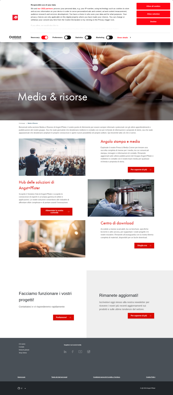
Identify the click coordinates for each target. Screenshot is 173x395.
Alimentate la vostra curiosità (54, 211)
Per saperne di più (139, 170)
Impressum (21, 377)
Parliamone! (61, 317)
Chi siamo (22, 344)
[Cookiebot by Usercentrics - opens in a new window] (15, 37)
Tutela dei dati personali (59, 377)
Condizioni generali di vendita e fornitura (106, 377)
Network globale (24, 350)
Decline (153, 22)
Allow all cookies (153, 6)
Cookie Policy (150, 377)
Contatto (21, 347)
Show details (122, 38)
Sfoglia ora (142, 245)
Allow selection (153, 14)
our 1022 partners (45, 9)
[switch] (67, 37)
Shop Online (23, 353)
